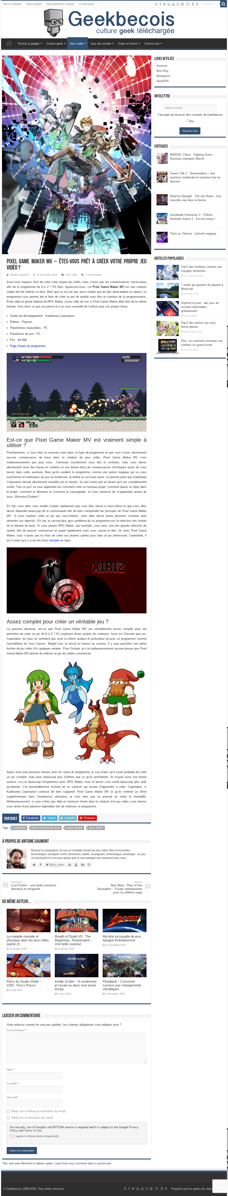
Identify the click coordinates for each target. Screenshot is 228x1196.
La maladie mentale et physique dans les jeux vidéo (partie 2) (28, 940)
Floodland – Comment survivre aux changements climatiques (122, 985)
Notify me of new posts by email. (32, 1117)
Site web (12, 1097)
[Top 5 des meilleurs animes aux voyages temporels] (168, 272)
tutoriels (54, 540)
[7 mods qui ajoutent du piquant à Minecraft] (168, 290)
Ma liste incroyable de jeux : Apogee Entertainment (123, 938)
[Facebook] (160, 4)
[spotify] (182, 4)
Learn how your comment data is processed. (83, 1163)
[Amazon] (193, 4)
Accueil (9, 43)
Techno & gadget (28, 43)
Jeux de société (101, 43)
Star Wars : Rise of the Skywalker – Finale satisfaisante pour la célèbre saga (119, 887)
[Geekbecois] (114, 23)
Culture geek (55, 43)
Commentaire (16, 1030)
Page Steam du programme (27, 346)
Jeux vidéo (76, 43)
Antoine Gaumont (19, 274)
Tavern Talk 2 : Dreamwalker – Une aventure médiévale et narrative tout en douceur (195, 177)
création (19, 828)
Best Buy (163, 70)
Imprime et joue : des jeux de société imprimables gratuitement (200, 307)
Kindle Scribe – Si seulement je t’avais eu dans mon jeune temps (75, 985)
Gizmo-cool (152, 43)
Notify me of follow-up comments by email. (38, 1111)
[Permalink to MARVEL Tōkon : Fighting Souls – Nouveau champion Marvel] (162, 158)
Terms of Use (33, 1130)
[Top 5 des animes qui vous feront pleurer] (168, 328)
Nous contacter (12, 4)
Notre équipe (34, 4)
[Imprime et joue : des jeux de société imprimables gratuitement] (168, 308)
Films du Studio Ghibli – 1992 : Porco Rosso (24, 983)
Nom (11, 1069)
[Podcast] (197, 4)
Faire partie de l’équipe (60, 4)
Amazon (162, 65)
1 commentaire (94, 274)
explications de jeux (46, 828)
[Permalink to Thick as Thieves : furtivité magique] (162, 237)
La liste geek (86, 4)
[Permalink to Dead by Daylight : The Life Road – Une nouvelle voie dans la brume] (162, 199)
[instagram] (178, 4)
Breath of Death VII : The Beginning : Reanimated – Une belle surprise (73, 940)
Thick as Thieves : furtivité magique (193, 233)
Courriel (12, 1083)
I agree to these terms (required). (36, 1136)
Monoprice (163, 76)
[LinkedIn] (169, 4)
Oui (191, 121)
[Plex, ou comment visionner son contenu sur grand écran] (168, 346)
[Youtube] (173, 4)
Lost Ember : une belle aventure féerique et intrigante (33, 886)
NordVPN (163, 81)
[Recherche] (223, 4)
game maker (74, 828)
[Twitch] (188, 4)
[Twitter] (164, 4)
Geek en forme (127, 43)
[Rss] (156, 4)
